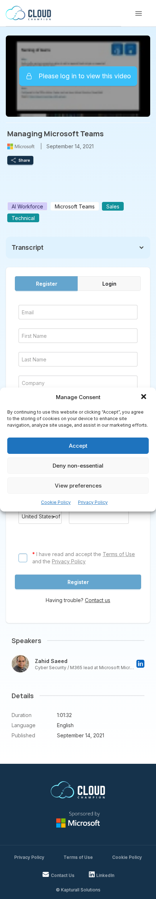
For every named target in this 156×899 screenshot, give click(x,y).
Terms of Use (119, 554)
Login (109, 284)
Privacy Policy (93, 502)
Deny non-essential (78, 465)
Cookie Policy (56, 502)
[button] (144, 397)
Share (24, 160)
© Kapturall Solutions (78, 889)
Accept (78, 445)
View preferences (78, 485)
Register (46, 284)
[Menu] (138, 13)
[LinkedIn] (140, 664)
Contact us (97, 600)
